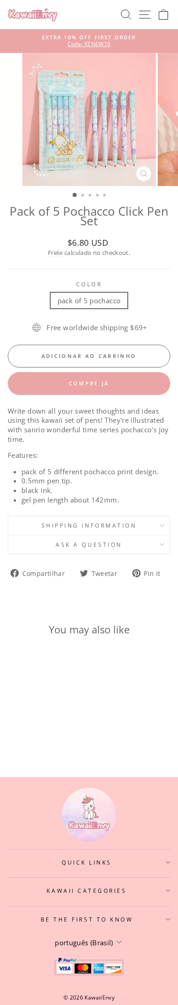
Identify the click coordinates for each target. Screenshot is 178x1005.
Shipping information (89, 525)
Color (89, 284)
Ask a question (89, 544)
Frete (55, 253)
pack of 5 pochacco (89, 300)
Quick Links (87, 862)
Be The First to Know (87, 919)
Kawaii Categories (86, 890)
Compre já (89, 383)
